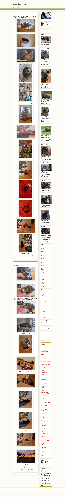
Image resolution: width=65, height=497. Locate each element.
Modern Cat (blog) (43, 344)
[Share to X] (32, 469)
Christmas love (17, 13)
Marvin (41, 258)
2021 (42, 295)
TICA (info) (42, 354)
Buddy (41, 248)
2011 (42, 316)
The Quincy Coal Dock (44, 441)
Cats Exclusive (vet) (43, 357)
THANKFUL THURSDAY (44, 386)
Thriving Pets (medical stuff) (44, 351)
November (43, 301)
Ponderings (42, 269)
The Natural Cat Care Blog (45, 405)
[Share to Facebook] (32, 469)
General (42, 252)
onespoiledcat (43, 379)
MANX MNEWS (43, 425)
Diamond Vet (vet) (43, 358)
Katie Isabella (43, 382)
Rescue (42, 272)
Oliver (41, 265)
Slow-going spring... (44, 447)
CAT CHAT (43, 400)
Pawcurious (43, 436)
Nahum (42, 262)
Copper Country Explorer (45, 440)
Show (41, 275)
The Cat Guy (47, 22)
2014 (42, 312)
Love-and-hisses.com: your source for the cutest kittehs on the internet (45, 365)
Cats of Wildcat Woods (44, 433)
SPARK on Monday (43, 380)
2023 (42, 293)
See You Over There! (44, 414)
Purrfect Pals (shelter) (44, 347)
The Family (42, 279)
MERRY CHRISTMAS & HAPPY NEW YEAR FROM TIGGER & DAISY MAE (45, 422)
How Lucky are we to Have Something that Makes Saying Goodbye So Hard (45, 430)
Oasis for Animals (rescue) (44, 348)
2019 (42, 306)
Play (41, 268)
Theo (41, 280)
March (43, 305)
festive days (16, 264)
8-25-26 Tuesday (43, 366)
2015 (42, 311)
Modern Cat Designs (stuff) (44, 350)
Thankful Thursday (43, 397)
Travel (41, 283)
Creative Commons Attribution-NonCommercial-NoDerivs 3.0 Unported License (45, 464)
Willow (41, 286)
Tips (41, 282)
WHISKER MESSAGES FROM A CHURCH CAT (45, 410)
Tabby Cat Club (43, 420)
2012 (42, 315)
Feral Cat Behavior (44, 413)
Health (41, 255)
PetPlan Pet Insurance (44, 343)
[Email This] (30, 469)
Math (41, 259)
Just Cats (42, 446)
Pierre (41, 266)
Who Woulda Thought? (44, 383)
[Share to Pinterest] (33, 469)
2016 (42, 310)
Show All (50, 457)
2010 (42, 317)
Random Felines (43, 376)
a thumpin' (42, 389)
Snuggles (42, 276)
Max (41, 261)
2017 (42, 309)
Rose (41, 273)
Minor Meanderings (44, 443)
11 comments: (26, 469)
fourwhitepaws (19, 3)
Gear (41, 251)
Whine (42, 444)
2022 (42, 294)
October (43, 302)
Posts (42, 322)
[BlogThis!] (31, 469)
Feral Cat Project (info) (44, 355)
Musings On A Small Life (45, 372)
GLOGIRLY (43, 428)
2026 (42, 290)
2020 (42, 296)
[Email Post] (28, 469)
